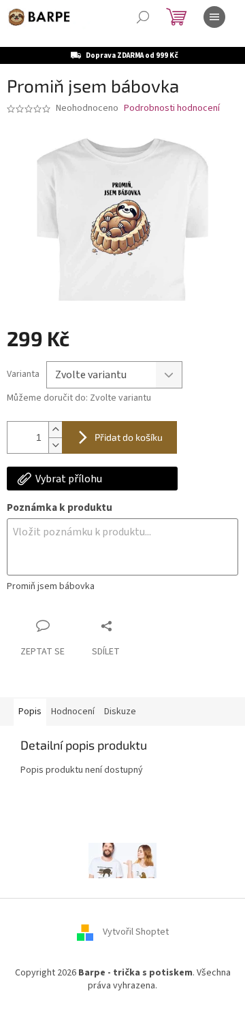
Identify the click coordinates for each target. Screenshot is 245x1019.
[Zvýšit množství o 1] (55, 429)
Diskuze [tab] (120, 711)
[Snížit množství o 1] (55, 445)
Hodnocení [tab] (73, 711)
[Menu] (214, 17)
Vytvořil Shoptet (136, 932)
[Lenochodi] (122, 860)
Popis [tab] (30, 711)
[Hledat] (143, 17)
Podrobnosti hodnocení (172, 108)
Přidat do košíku (129, 437)
